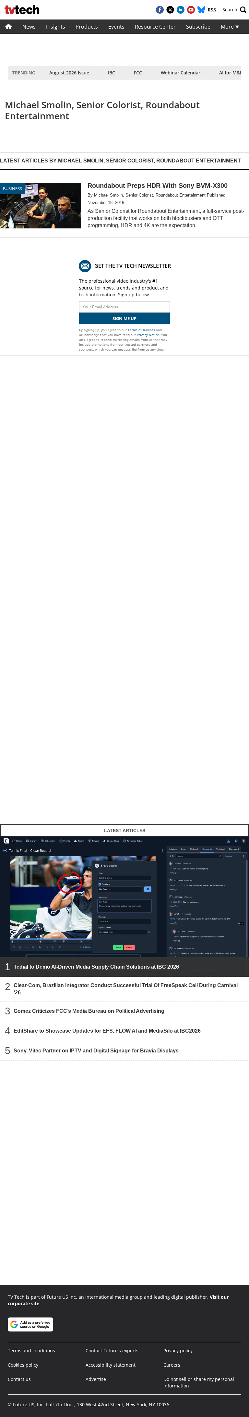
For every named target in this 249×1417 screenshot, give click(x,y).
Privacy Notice (148, 334)
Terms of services (142, 330)
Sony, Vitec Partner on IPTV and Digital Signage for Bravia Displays (96, 1050)
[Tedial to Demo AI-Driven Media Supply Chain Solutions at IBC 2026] (124, 906)
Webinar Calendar (180, 73)
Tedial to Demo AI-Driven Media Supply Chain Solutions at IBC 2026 (96, 966)
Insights (55, 26)
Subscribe (198, 26)
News (29, 26)
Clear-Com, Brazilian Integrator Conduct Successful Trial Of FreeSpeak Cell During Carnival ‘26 (126, 988)
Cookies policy (23, 1365)
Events (116, 26)
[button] (234, 9)
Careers (171, 1365)
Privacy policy (178, 1350)
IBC (111, 73)
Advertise (96, 1379)
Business (12, 188)
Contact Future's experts (112, 1350)
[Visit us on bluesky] (201, 10)
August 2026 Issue (69, 73)
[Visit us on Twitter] (170, 10)
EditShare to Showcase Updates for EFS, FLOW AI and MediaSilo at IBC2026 (107, 1030)
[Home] (8, 26)
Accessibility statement (111, 1365)
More (228, 26)
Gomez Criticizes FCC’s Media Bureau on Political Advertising (89, 1010)
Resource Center (155, 26)
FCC (138, 73)
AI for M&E (231, 73)
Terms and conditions (31, 1350)
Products (87, 26)
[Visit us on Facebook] (160, 10)
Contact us (19, 1379)
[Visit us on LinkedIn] (180, 10)
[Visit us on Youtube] (191, 10)
